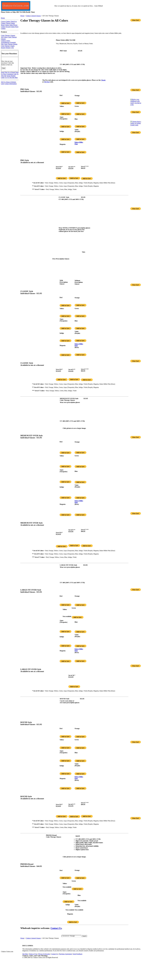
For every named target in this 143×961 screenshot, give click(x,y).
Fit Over (47, 82)
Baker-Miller (79, 142)
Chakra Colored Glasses (33, 16)
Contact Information (10, 84)
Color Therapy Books (10, 44)
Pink (76, 144)
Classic (103, 80)
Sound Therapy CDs (7, 47)
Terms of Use (33, 954)
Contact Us (56, 928)
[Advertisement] (71, 28)
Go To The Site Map (11, 77)
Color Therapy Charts (7, 46)
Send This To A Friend (8, 72)
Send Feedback (77, 954)
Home (22, 16)
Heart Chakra (5, 25)
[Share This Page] (125, 25)
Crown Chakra (5, 21)
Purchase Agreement (65, 954)
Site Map (25, 954)
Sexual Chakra (10, 27)
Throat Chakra (10, 23)
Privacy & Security (44, 954)
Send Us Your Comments (9, 73)
